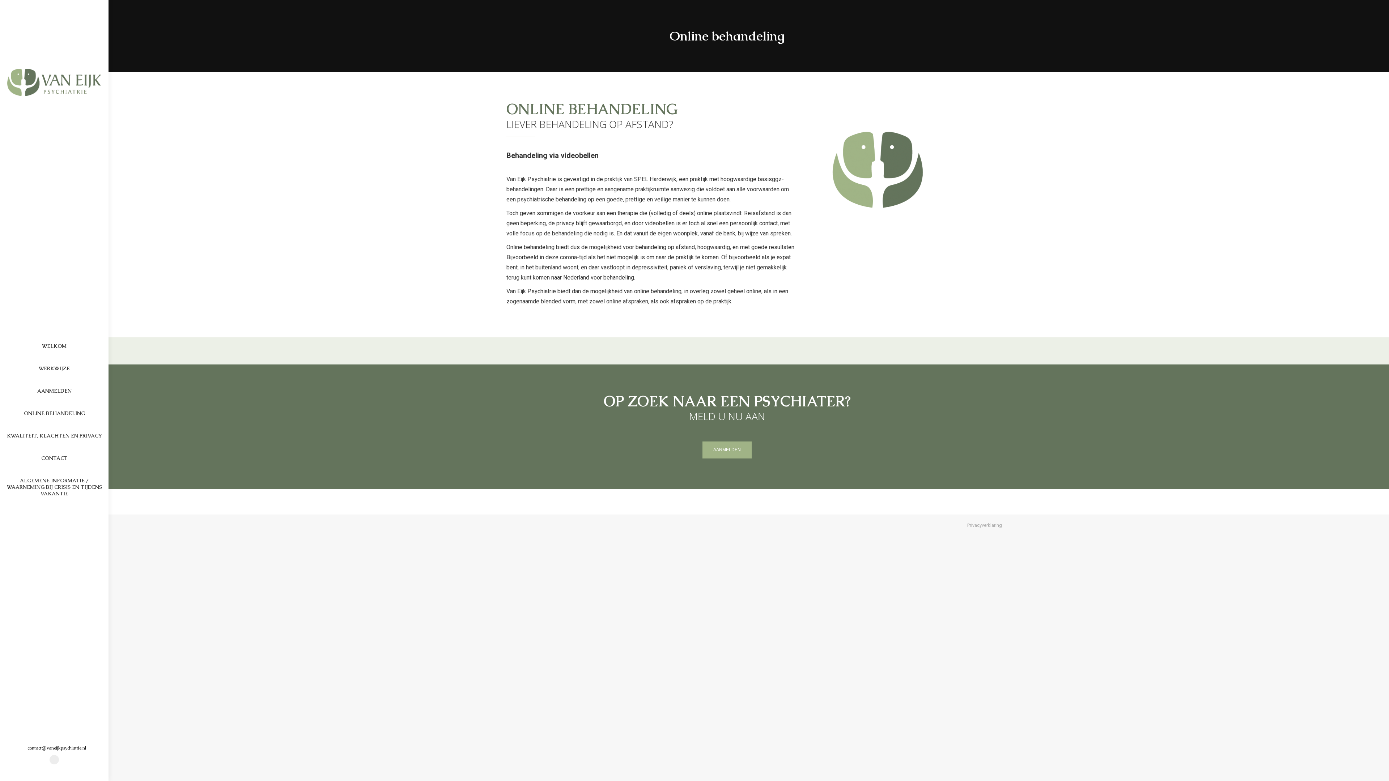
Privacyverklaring (984, 525)
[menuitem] (54, 346)
